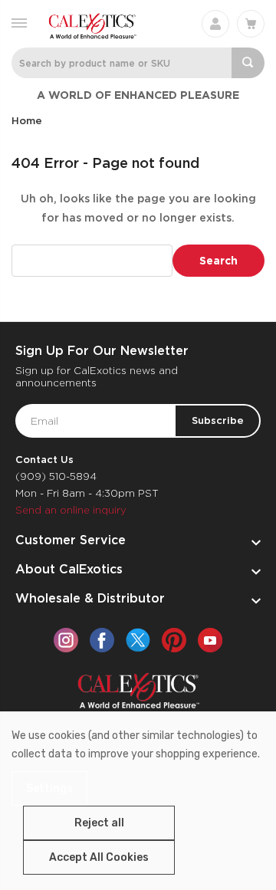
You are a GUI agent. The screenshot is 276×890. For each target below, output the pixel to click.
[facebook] (102, 640)
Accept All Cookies (99, 857)
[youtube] (210, 640)
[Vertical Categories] (19, 21)
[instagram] (66, 640)
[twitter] (138, 640)
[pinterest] (174, 640)
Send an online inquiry (71, 510)
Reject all (99, 822)
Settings (49, 788)
